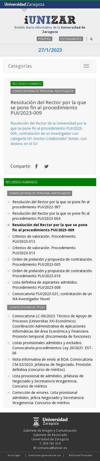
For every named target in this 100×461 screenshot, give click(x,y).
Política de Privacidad (80, 455)
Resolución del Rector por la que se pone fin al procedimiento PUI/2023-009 (49, 227)
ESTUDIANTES (71, 39)
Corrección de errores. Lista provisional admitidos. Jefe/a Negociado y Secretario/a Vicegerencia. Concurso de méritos (48, 397)
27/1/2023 (50, 49)
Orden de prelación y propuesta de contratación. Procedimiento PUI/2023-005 (52, 262)
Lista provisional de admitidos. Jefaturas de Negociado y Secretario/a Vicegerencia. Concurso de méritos (48, 381)
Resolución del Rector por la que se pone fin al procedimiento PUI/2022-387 (50, 204)
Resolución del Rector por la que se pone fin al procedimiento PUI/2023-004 (50, 216)
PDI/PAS (44, 39)
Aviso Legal (14, 455)
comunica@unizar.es (52, 448)
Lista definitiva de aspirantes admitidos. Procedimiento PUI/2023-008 (45, 285)
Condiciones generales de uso (44, 455)
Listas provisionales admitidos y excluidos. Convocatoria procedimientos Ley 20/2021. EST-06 (52, 347)
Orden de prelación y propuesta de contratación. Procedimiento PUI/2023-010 (52, 273)
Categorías (20, 66)
